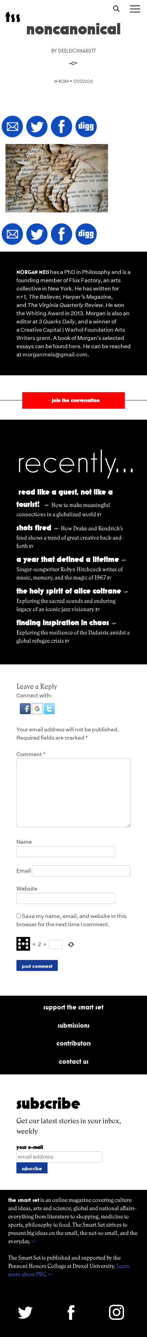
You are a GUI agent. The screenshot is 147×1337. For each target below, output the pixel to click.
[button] (26, 712)
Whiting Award (45, 313)
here (74, 346)
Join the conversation (73, 400)
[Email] (12, 127)
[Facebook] (61, 127)
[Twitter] (37, 127)
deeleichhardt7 (77, 50)
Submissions (74, 1025)
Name (24, 842)
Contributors (73, 1043)
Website (26, 888)
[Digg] (86, 127)
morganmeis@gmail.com (55, 354)
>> (33, 1241)
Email (23, 871)
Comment (30, 754)
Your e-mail (29, 1147)
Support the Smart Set (73, 1007)
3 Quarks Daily (57, 321)
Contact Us (74, 1061)
